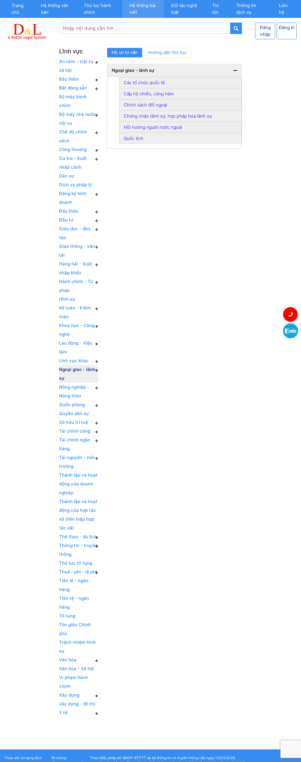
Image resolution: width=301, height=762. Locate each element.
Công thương (73, 149)
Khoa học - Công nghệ (77, 330)
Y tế (63, 712)
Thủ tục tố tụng (75, 563)
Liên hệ (283, 9)
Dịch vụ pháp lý (75, 184)
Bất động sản (73, 88)
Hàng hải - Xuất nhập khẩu (75, 268)
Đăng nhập (265, 31)
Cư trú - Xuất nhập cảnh (73, 162)
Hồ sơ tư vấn (125, 52)
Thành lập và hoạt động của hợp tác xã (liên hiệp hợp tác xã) (78, 515)
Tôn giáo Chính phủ (75, 629)
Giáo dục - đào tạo (75, 233)
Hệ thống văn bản (54, 9)
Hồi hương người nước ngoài (153, 127)
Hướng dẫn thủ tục (167, 52)
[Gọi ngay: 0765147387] (290, 314)
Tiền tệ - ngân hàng (74, 602)
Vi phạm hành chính (73, 682)
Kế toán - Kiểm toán (75, 312)
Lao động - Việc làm (76, 347)
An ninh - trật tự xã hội (76, 66)
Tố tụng (67, 616)
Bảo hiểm (69, 79)
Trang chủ (17, 9)
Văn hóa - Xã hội (76, 668)
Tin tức (215, 9)
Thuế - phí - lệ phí (78, 572)
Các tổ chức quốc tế (144, 82)
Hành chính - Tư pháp (76, 286)
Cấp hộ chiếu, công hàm (149, 93)
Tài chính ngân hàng (74, 444)
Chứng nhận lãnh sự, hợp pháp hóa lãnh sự (168, 116)
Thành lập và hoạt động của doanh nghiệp (78, 483)
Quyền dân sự (74, 413)
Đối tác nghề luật (184, 9)
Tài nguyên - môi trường (77, 462)
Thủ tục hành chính (97, 9)
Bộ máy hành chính (73, 101)
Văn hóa (67, 660)
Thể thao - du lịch (78, 536)
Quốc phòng (72, 404)
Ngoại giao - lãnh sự (77, 374)
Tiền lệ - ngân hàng (73, 585)
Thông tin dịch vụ (246, 9)
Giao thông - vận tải (77, 250)
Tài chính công (74, 431)
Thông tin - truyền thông (78, 550)
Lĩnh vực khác (74, 360)
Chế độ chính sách (73, 136)
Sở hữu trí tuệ (73, 422)
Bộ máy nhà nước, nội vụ (78, 118)
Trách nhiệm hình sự (77, 646)
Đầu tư (66, 220)
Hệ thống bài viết (142, 9)
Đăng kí (287, 27)
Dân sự (66, 176)
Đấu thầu (68, 211)
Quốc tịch (133, 138)
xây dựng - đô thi (77, 704)
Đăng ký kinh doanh (72, 198)
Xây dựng (69, 695)
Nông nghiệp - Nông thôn (74, 391)
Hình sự (67, 299)
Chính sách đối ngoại (145, 105)
